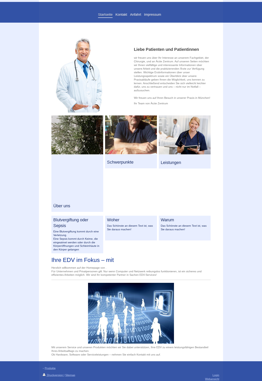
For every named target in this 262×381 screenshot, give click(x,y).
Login (216, 375)
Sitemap (70, 375)
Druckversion (55, 375)
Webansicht (212, 378)
